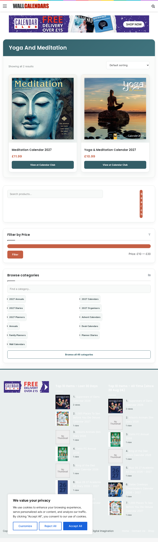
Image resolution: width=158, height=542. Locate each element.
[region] (50, 514)
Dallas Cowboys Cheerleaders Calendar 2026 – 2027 (139, 488)
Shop (151, 530)
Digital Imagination (103, 530)
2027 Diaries (16, 308)
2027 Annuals (16, 299)
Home (125, 530)
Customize (25, 526)
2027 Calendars (90, 299)
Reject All (50, 526)
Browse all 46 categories (79, 354)
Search (141, 204)
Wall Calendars (17, 344)
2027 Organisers (91, 308)
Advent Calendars (91, 317)
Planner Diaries (90, 335)
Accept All (75, 526)
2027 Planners (17, 317)
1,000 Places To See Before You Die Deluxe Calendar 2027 (86, 417)
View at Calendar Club (42, 164)
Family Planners (17, 335)
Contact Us (138, 530)
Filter (15, 254)
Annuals (13, 326)
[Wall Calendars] (31, 6)
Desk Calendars (90, 326)
